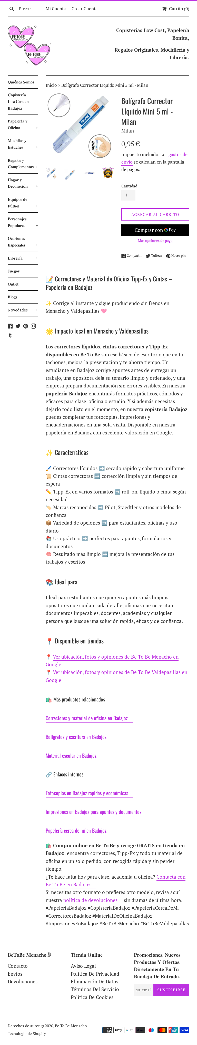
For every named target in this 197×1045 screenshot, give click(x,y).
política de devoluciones (90, 900)
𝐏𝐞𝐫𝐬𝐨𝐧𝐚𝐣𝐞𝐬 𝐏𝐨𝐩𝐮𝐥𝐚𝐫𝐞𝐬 (23, 222)
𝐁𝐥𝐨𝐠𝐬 (12, 297)
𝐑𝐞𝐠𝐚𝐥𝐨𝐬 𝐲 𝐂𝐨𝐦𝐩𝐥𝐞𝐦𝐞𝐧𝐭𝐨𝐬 (23, 163)
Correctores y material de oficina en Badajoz (87, 718)
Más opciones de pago (155, 240)
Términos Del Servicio (95, 989)
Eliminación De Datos (94, 981)
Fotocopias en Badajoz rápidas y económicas (87, 793)
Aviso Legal (83, 966)
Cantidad (129, 185)
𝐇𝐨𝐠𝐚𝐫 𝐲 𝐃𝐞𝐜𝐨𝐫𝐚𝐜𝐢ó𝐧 (23, 183)
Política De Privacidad (95, 974)
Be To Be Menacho (71, 1025)
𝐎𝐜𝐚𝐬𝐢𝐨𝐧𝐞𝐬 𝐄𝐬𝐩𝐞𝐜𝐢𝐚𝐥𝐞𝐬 (23, 241)
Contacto (18, 966)
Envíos (15, 974)
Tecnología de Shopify (27, 1033)
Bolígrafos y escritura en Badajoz (76, 736)
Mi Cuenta (56, 9)
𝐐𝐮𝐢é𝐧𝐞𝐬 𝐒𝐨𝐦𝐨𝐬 (21, 82)
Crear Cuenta (85, 9)
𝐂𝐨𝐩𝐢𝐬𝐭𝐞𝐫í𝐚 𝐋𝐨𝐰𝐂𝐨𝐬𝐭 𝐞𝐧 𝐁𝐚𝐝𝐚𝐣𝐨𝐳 (18, 101)
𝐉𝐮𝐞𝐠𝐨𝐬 (13, 271)
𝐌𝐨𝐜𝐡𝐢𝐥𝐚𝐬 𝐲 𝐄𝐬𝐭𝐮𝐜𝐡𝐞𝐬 (23, 144)
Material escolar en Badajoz (71, 755)
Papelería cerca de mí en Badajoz (76, 830)
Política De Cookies (92, 997)
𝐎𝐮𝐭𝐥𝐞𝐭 (13, 284)
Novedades (23, 310)
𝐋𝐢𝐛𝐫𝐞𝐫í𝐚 (23, 258)
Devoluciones (22, 981)
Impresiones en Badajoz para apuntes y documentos (93, 811)
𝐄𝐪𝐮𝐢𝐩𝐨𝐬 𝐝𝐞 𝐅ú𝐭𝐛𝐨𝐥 (23, 202)
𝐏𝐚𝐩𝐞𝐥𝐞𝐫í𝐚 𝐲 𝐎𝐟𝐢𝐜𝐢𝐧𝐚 (23, 124)
